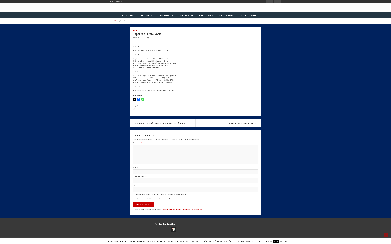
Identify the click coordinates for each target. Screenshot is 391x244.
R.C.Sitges (147, 38)
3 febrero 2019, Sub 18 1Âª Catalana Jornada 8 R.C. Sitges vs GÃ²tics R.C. (160, 123)
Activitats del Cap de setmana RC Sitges (242, 123)
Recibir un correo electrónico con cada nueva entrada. (153, 199)
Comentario (137, 143)
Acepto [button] (276, 241)
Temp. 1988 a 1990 (127, 15)
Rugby (135, 30)
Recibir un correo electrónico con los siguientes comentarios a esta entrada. (160, 194)
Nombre (136, 167)
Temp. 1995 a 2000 (166, 15)
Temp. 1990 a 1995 (146, 15)
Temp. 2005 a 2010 (206, 15)
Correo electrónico (140, 176)
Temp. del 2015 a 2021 (247, 15)
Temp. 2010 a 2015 (226, 15)
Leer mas (283, 241)
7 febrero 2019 (137, 38)
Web (134, 185)
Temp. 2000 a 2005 (186, 15)
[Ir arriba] (386, 235)
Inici (113, 15)
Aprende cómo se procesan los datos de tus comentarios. (182, 209)
